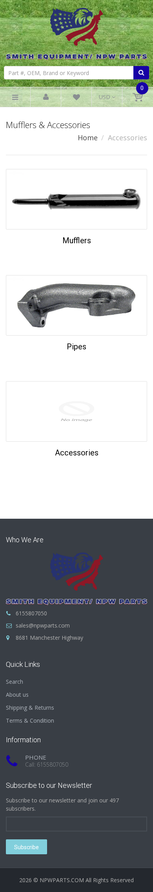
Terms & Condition (30, 720)
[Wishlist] (76, 98)
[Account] (46, 97)
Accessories (76, 452)
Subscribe (26, 847)
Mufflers (76, 240)
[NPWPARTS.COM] (76, 32)
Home (88, 137)
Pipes (76, 346)
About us (17, 694)
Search (14, 681)
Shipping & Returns (30, 707)
